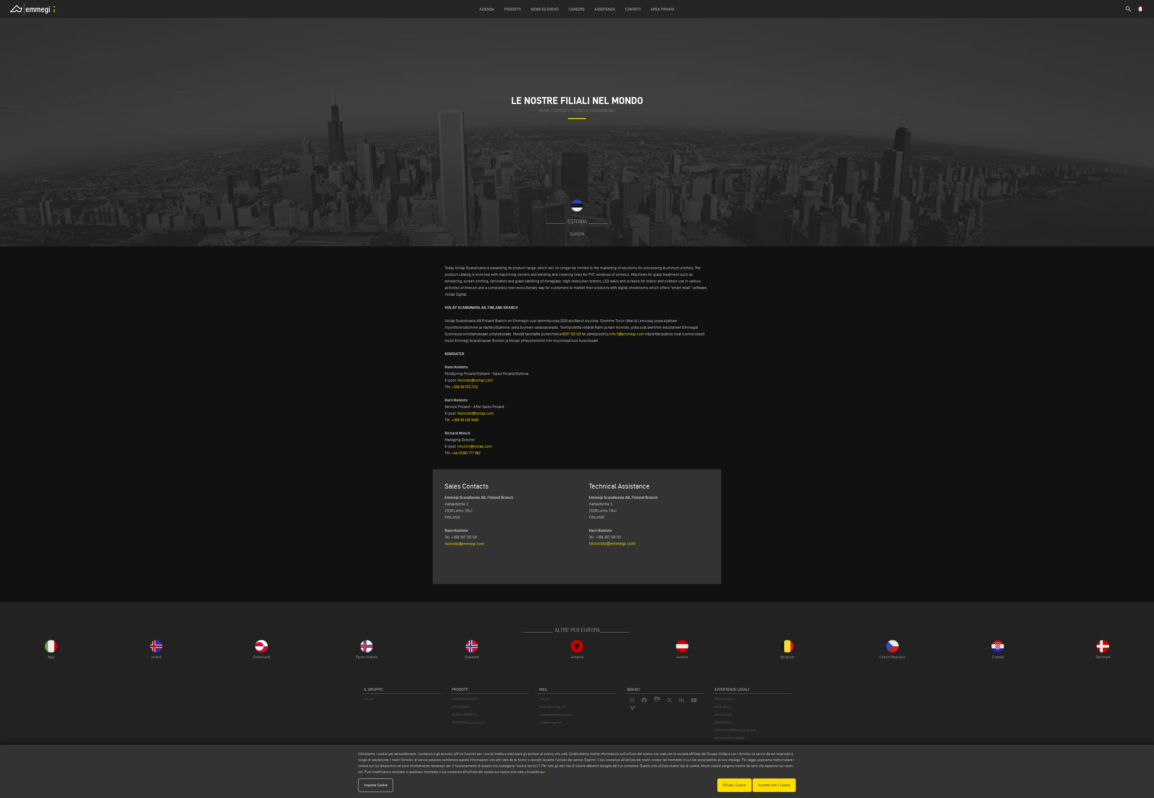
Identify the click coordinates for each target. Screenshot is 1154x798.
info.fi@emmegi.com (626, 334)
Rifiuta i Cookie (734, 785)
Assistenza (604, 9)
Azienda (486, 9)
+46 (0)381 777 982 (466, 453)
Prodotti (512, 9)
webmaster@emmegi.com (555, 714)
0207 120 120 (571, 334)
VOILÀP (368, 699)
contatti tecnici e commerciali (584, 110)
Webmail (544, 699)
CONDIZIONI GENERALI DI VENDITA (735, 730)
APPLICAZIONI (460, 706)
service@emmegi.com (552, 706)
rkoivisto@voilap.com (475, 380)
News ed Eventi (545, 9)
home (544, 110)
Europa (577, 234)
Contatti (633, 9)
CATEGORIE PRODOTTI (465, 699)
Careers (577, 9)
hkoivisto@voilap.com (475, 413)
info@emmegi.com (550, 722)
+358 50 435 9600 (465, 420)
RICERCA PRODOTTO (464, 714)
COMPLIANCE (722, 714)
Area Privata (663, 9)
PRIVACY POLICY (724, 699)
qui (542, 772)
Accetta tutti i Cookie (774, 785)
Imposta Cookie (375, 785)
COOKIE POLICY (723, 722)
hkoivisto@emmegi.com (612, 543)
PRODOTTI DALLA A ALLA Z (468, 722)
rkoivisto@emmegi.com (464, 543)
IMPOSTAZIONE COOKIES (729, 738)
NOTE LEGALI (722, 706)
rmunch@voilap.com (474, 446)
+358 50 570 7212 (465, 387)
